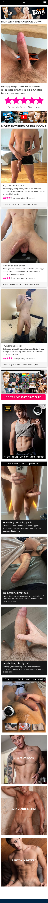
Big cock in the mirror (13, 185)
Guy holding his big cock (16, 663)
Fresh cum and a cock (14, 265)
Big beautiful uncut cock (16, 593)
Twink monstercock (12, 346)
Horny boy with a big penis (17, 522)
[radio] (8, 101)
